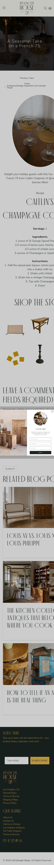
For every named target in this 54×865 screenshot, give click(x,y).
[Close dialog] (52, 411)
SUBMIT (41, 452)
